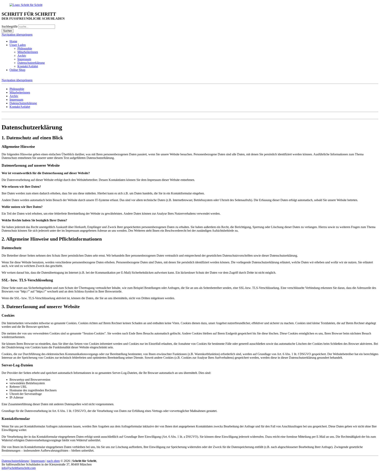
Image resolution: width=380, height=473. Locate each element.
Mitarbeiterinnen (27, 52)
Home (13, 41)
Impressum (24, 59)
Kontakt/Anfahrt (27, 66)
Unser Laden (18, 45)
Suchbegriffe (10, 26)
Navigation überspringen (17, 34)
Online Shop (17, 70)
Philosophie (24, 48)
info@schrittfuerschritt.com (19, 468)
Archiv (21, 55)
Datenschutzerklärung (31, 62)
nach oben (53, 460)
